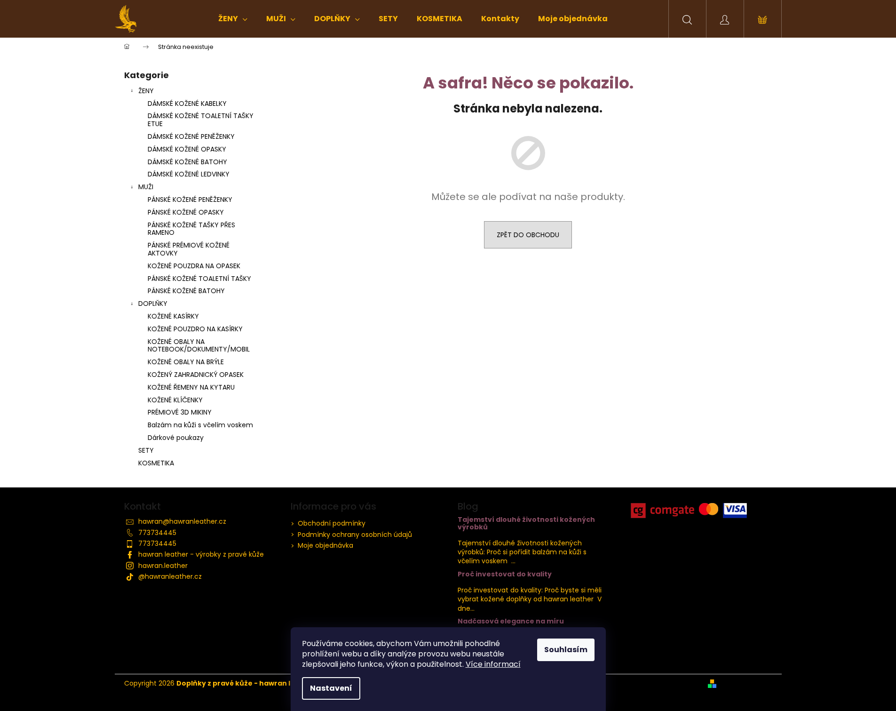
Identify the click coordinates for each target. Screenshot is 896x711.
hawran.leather (163, 565)
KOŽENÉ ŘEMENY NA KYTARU (191, 387)
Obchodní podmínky (331, 523)
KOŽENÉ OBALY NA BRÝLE (186, 362)
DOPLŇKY (152, 303)
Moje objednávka (325, 545)
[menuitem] (233, 19)
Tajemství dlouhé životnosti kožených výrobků (526, 523)
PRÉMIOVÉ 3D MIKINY (180, 412)
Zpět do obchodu (528, 235)
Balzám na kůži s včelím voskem (200, 425)
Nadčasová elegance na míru (511, 621)
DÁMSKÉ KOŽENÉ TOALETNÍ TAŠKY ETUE (201, 119)
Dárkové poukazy (176, 437)
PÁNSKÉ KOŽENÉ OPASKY (186, 212)
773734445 (157, 532)
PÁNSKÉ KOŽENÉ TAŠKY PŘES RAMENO (191, 229)
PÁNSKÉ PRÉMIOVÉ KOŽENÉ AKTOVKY (189, 249)
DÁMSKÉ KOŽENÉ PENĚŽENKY (191, 136)
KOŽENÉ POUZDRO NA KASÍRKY (195, 329)
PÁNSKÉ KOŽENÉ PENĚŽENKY (190, 199)
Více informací (493, 664)
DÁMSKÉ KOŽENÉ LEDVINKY (189, 174)
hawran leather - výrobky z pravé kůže (201, 554)
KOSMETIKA (156, 463)
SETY (146, 450)
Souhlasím (565, 649)
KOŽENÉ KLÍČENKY (175, 400)
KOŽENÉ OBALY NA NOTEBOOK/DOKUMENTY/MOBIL (199, 345)
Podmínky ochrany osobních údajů (355, 534)
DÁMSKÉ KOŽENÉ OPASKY (187, 149)
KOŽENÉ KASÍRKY (173, 316)
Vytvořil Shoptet (746, 683)
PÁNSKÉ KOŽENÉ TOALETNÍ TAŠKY (199, 278)
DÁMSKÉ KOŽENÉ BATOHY (187, 162)
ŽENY (146, 91)
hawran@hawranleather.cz (182, 521)
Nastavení (331, 688)
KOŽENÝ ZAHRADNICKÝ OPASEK (196, 374)
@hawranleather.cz (170, 576)
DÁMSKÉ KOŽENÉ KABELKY (187, 103)
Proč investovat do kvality (505, 574)
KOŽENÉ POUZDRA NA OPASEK (194, 266)
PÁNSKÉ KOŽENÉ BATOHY (186, 291)
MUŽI (145, 187)
